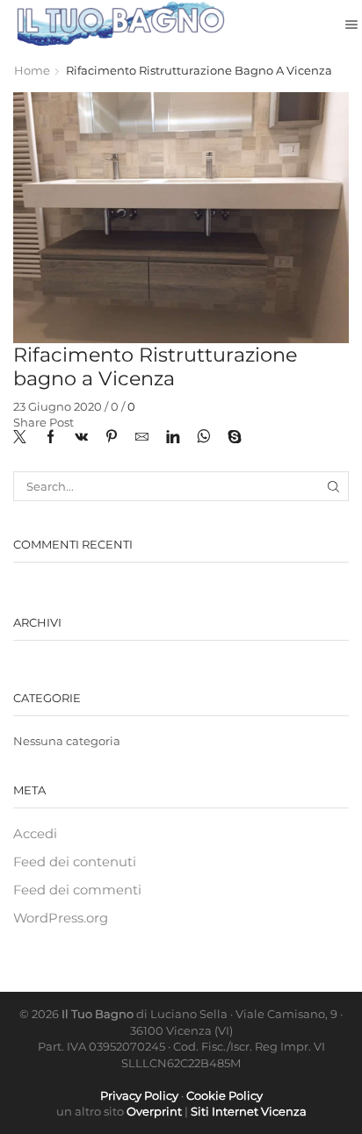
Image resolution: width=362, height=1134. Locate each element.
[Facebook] (50, 438)
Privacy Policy (139, 1095)
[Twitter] (24, 438)
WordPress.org (60, 918)
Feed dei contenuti (74, 862)
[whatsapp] (203, 438)
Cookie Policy (224, 1095)
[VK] (81, 438)
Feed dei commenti (77, 890)
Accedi (35, 834)
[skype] (230, 438)
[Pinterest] (112, 438)
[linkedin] (172, 438)
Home (32, 70)
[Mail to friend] (142, 438)
